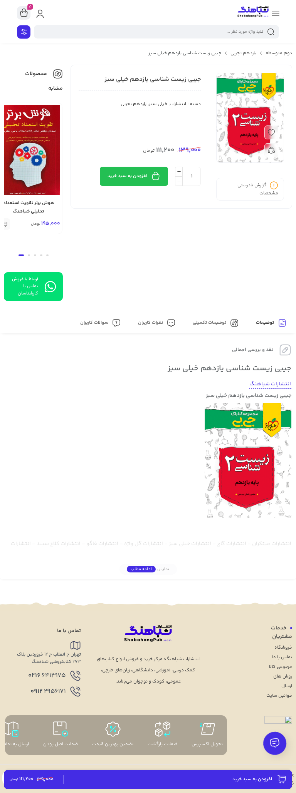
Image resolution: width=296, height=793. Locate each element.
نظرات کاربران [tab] (151, 322)
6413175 (47, 676)
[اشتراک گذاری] (271, 150)
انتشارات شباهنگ (270, 384)
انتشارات (178, 104)
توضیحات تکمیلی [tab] (210, 322)
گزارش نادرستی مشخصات (257, 189)
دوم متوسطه (279, 53)
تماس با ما (282, 657)
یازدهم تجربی (243, 53)
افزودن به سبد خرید (127, 176)
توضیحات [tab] (265, 322)
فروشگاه (283, 647)
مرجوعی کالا (280, 667)
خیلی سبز (158, 104)
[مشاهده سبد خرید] (24, 13)
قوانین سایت (279, 695)
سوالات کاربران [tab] (94, 322)
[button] (47, 255)
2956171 (48, 691)
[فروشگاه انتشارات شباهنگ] (253, 12)
